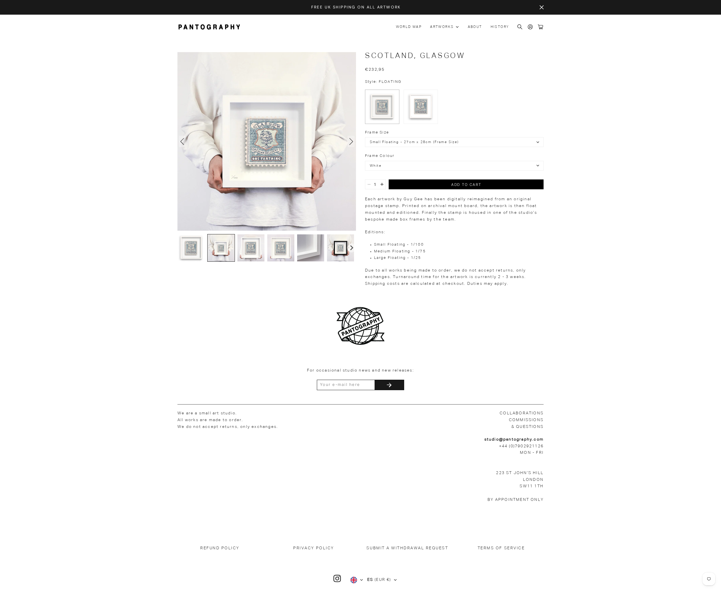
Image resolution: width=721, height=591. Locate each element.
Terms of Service (501, 548)
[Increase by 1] (382, 184)
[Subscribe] (389, 385)
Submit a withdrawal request (407, 548)
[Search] (520, 27)
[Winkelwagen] (541, 27)
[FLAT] (421, 107)
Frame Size (377, 132)
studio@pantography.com (514, 439)
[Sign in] (530, 27)
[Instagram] (337, 578)
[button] (191, 248)
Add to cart (466, 184)
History (500, 27)
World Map (409, 27)
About (475, 27)
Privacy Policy (313, 548)
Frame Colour (379, 156)
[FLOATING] (382, 107)
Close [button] (542, 7)
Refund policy (219, 548)
